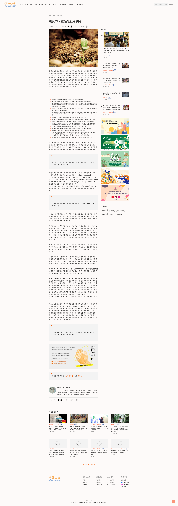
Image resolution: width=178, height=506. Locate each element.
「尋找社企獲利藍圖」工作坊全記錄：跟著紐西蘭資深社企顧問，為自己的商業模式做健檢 (57, 452)
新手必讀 (98, 480)
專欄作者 (85, 482)
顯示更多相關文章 (89, 464)
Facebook (126, 482)
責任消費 (105, 97)
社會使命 (111, 214)
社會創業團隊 (111, 480)
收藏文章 (81, 27)
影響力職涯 (58, 449)
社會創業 (104, 214)
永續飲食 (111, 112)
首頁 (50, 15)
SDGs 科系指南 (111, 484)
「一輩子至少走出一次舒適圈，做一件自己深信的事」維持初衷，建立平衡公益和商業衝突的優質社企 (119, 428)
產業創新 (111, 70)
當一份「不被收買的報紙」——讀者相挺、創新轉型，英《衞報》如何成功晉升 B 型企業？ (57, 428)
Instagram (126, 484)
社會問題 (119, 214)
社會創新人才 (111, 482)
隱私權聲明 (89, 501)
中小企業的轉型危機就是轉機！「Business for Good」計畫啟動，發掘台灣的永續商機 (78, 428)
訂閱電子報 (124, 487)
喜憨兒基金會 (120, 210)
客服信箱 (123, 480)
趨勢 (57, 27)
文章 (54, 15)
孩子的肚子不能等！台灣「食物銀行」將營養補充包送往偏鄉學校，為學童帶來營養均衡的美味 (111, 107)
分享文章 (63, 27)
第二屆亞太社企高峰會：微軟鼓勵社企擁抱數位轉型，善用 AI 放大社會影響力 (99, 428)
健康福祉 (105, 70)
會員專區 (171, 4)
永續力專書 (99, 484)
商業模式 (104, 210)
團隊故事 (85, 480)
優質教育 (106, 56)
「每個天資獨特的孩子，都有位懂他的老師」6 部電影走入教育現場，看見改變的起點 (116, 50)
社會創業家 (59, 15)
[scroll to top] (173, 501)
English (85, 484)
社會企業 (111, 210)
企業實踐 (57, 424)
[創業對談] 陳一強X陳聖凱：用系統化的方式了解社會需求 (119, 451)
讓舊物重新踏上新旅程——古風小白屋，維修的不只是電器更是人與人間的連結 (111, 80)
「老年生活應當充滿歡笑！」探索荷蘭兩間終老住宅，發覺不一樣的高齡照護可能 (111, 65)
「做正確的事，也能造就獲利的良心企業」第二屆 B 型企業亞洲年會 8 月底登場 (78, 452)
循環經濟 (111, 85)
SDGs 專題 (99, 482)
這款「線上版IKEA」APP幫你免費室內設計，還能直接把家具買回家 (99, 452)
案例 (115, 85)
